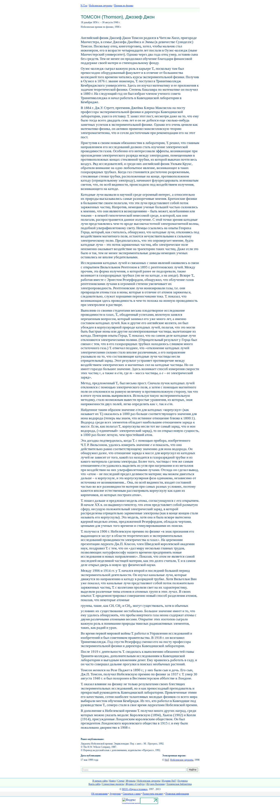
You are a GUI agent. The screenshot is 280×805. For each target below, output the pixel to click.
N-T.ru (84, 5)
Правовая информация (177, 793)
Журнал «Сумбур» (135, 784)
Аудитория (115, 793)
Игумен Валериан (156, 784)
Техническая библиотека (179, 784)
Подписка (183, 780)
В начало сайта (100, 780)
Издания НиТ (169, 780)
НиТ (167, 759)
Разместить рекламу (153, 793)
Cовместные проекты (113, 784)
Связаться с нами (132, 793)
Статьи (120, 780)
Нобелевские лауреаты (100, 5)
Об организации (99, 793)
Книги (112, 780)
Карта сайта (94, 784)
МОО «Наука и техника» (135, 789)
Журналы (130, 780)
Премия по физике (123, 5)
